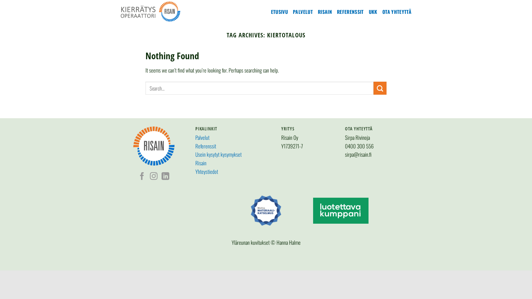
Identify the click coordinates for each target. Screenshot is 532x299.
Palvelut (303, 11)
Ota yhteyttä (396, 11)
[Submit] (380, 88)
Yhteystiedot (206, 171)
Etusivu (279, 11)
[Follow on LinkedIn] (165, 176)
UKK (373, 11)
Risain (325, 11)
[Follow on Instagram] (154, 176)
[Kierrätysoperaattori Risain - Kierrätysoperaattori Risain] (162, 11)
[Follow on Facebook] (142, 176)
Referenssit (350, 11)
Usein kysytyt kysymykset (218, 154)
